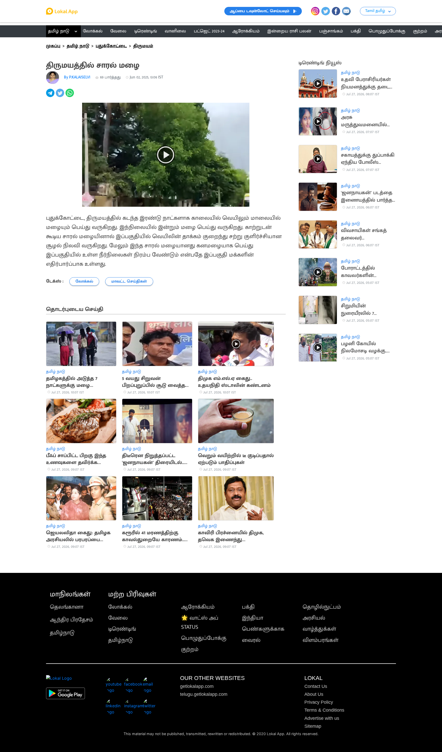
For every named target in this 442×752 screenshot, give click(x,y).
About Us (313, 694)
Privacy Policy (318, 702)
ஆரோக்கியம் (198, 607)
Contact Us (315, 686)
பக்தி (248, 607)
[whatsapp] (70, 96)
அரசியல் (314, 618)
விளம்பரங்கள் (320, 640)
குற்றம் (189, 649)
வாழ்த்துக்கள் (319, 628)
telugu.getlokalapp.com (203, 694)
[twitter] (60, 96)
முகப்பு (53, 46)
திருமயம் (143, 46)
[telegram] (51, 96)
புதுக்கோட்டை (111, 46)
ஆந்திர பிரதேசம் (71, 619)
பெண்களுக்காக (263, 628)
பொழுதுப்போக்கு (203, 638)
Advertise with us (321, 718)
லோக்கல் (120, 607)
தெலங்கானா (66, 607)
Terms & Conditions (324, 710)
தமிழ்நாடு (62, 632)
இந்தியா (252, 618)
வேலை (118, 618)
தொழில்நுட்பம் (322, 607)
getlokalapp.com (197, 686)
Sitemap (312, 726)
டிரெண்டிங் (122, 628)
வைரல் (251, 640)
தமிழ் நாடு (58, 31)
